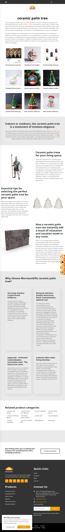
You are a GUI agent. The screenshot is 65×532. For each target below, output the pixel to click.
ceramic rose (56, 131)
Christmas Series (10, 491)
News (35, 478)
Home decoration (10, 501)
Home (35, 473)
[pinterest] (6, 481)
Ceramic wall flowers (11, 412)
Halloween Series (10, 494)
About (36, 526)
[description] (9, 469)
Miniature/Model (10, 504)
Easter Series (9, 496)
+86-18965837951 (41, 499)
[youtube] (14, 481)
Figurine (7, 499)
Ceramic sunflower (40, 411)
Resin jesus (51, 420)
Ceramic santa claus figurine (25, 412)
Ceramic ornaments (10, 421)
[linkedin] (18, 481)
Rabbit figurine (39, 420)
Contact (36, 481)
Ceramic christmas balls (26, 421)
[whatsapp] (26, 481)
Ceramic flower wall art (52, 412)
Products (36, 476)
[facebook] (22, 481)
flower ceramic (28, 24)
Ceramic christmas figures (12, 416)
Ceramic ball (38, 416)
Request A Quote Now (50, 451)
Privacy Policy (36, 528)
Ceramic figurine (53, 416)
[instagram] (10, 481)
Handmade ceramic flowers (25, 416)
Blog (43, 528)
